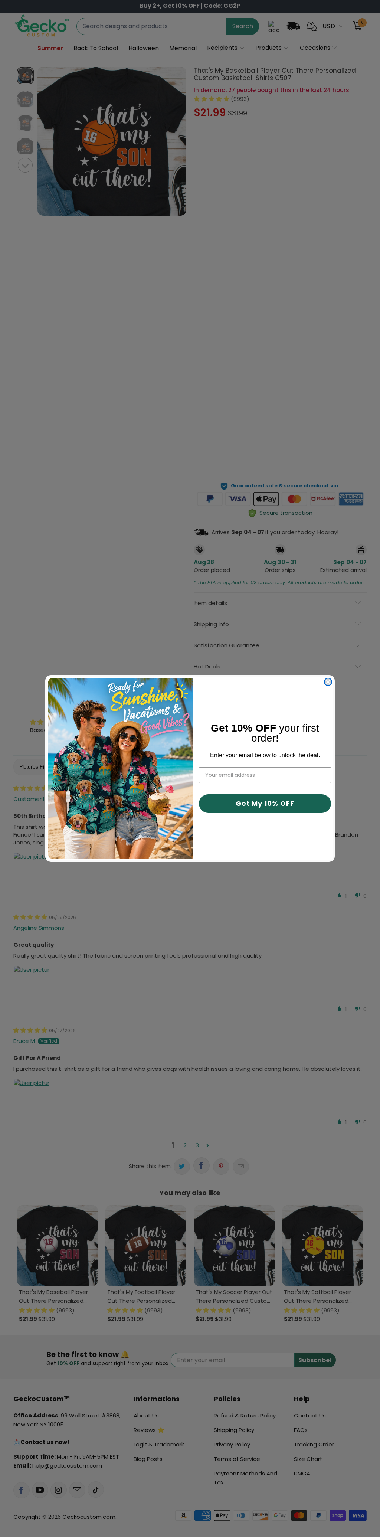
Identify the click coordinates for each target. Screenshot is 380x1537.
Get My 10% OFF (265, 803)
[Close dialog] (328, 682)
